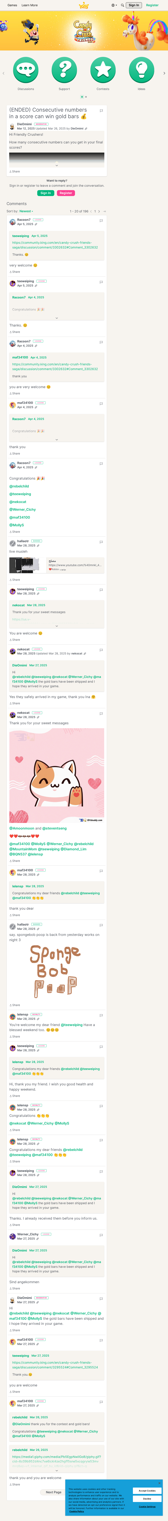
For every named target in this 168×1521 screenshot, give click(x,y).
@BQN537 (18, 854)
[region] (114, 1498)
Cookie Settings (147, 1506)
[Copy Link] (86, 129)
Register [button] (66, 193)
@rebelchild (19, 486)
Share (14, 172)
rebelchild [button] (19, 1417)
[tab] (82, 97)
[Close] (159, 1483)
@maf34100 (19, 517)
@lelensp (35, 854)
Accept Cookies (147, 1490)
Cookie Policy (76, 1511)
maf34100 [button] (20, 357)
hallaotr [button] (23, 541)
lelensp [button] (17, 886)
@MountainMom (23, 849)
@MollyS (16, 525)
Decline (147, 1498)
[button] (12, 126)
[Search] (123, 5)
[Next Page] (99, 211)
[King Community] (84, 5)
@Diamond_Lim (73, 849)
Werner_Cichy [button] (28, 1234)
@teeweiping (20, 494)
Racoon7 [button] (24, 220)
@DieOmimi (21, 1424)
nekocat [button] (18, 605)
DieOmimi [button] (24, 124)
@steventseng (54, 828)
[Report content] (101, 111)
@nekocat (17, 502)
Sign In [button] (46, 193)
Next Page (53, 1492)
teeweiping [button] (20, 236)
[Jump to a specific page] (104, 211)
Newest (25, 211)
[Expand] (56, 166)
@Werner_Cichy (22, 509)
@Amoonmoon (21, 828)
